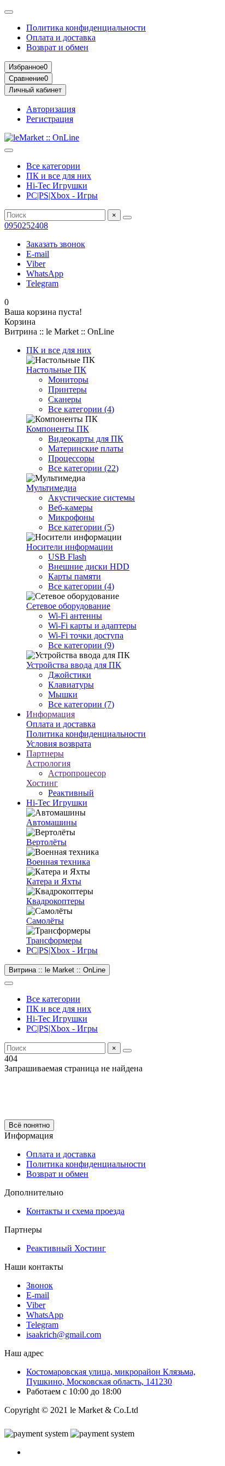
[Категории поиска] (8, 150)
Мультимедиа (51, 487)
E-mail (37, 254)
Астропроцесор (77, 773)
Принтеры (67, 389)
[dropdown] (8, 12)
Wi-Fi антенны (75, 615)
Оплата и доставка (61, 37)
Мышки (63, 694)
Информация (50, 714)
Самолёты (45, 920)
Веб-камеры (70, 507)
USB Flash (67, 556)
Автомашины (51, 822)
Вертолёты (46, 842)
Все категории (53, 166)
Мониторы (68, 379)
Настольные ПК (56, 369)
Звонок (39, 1285)
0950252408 (26, 225)
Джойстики (69, 674)
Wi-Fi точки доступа (85, 635)
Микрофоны (71, 517)
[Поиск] (127, 217)
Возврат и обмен (57, 47)
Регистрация (49, 119)
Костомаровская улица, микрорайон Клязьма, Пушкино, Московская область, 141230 (111, 1376)
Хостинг (42, 783)
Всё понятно (29, 1125)
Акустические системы (91, 497)
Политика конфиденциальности (86, 27)
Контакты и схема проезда (75, 1211)
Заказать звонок (55, 244)
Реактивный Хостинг (66, 1248)
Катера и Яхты (53, 881)
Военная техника (58, 861)
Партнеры (45, 753)
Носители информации (69, 547)
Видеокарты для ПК (85, 438)
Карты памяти (74, 576)
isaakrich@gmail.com (63, 1334)
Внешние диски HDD (88, 566)
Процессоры (71, 458)
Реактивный (71, 792)
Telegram (42, 283)
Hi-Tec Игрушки (56, 185)
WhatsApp (44, 273)
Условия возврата (58, 743)
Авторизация (50, 109)
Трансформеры (54, 940)
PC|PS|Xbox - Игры (62, 195)
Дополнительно (33, 1192)
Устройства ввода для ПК (73, 665)
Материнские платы (85, 448)
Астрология (48, 763)
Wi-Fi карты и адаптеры (92, 625)
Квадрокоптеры (55, 901)
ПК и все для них (58, 175)
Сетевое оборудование (68, 606)
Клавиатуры (71, 684)
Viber (35, 263)
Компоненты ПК (57, 428)
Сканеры (64, 399)
